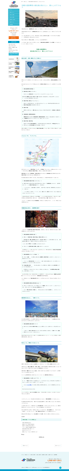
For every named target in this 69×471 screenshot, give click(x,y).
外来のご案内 (12, 14)
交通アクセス (12, 22)
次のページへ (57, 445)
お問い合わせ (34, 467)
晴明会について (28, 467)
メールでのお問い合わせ (13, 37)
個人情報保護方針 (46, 467)
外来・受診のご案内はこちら (14, 54)
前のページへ (25, 445)
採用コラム (25, 1)
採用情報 (11, 24)
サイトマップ (40, 467)
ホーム (11, 9)
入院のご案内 (12, 17)
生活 (23, 434)
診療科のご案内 (12, 19)
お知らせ (23, 467)
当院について (12, 12)
